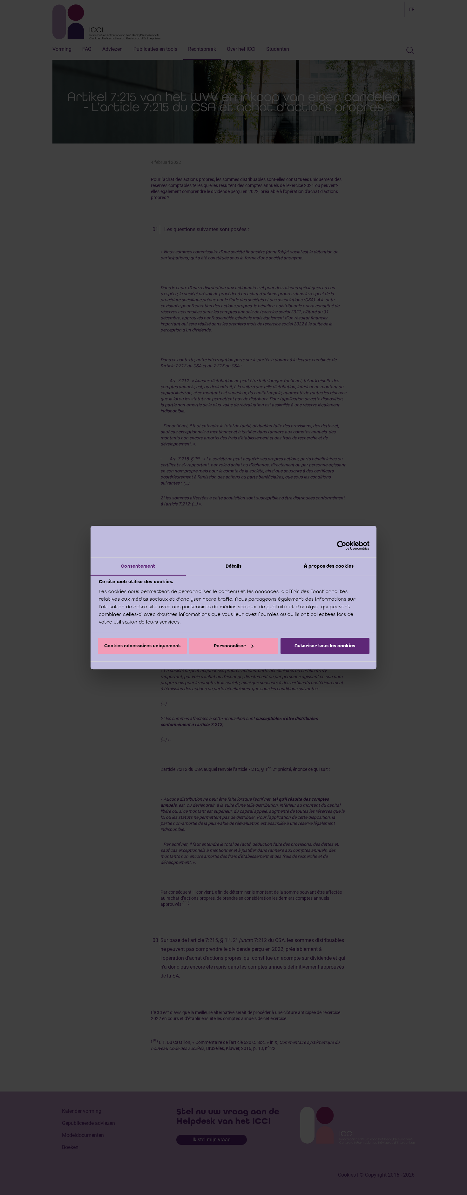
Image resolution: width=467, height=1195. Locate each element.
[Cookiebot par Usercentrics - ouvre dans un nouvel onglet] (341, 545)
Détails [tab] (234, 566)
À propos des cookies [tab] (329, 566)
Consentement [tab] (138, 566)
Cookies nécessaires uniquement (142, 646)
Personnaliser (230, 646)
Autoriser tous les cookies (324, 646)
